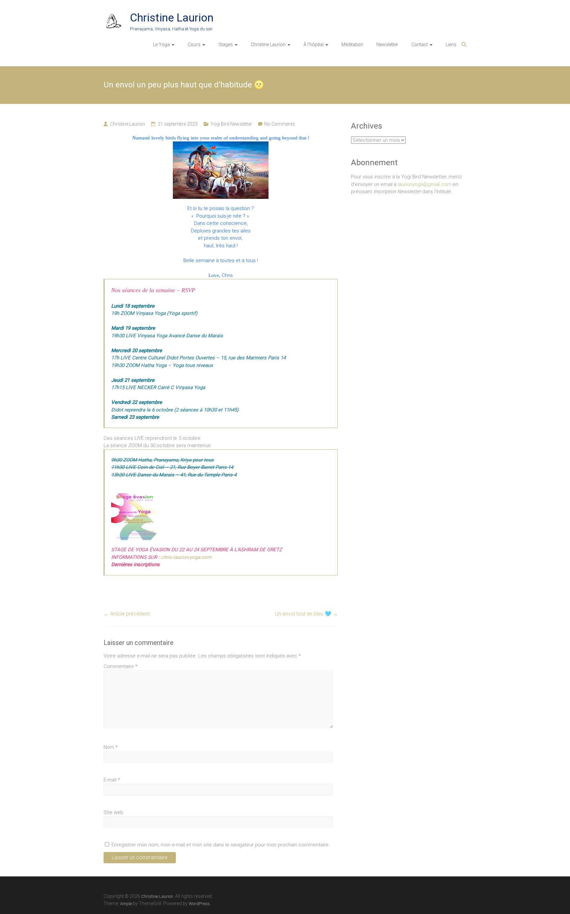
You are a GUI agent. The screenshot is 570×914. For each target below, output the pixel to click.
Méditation (352, 44)
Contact (419, 44)
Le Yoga (161, 44)
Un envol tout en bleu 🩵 (306, 614)
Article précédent (127, 614)
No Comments (279, 124)
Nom (111, 747)
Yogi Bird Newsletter (231, 124)
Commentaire (121, 666)
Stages (225, 44)
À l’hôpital (313, 44)
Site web (113, 812)
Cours (194, 44)
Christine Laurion (171, 17)
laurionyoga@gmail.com (424, 184)
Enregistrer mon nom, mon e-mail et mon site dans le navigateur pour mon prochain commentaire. (220, 845)
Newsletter (387, 44)
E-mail (112, 780)
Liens (451, 44)
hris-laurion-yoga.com (187, 557)
